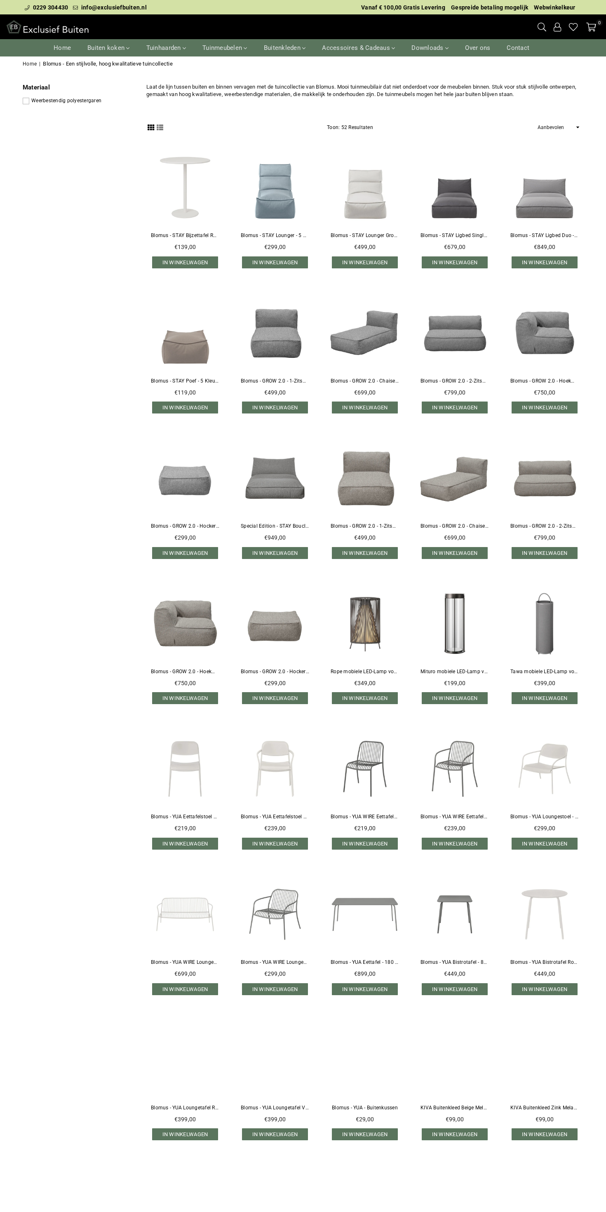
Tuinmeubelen (223, 48)
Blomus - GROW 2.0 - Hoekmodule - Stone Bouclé (544, 381)
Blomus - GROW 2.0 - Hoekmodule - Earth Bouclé (185, 671)
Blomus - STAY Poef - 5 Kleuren (185, 381)
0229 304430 (49, 7)
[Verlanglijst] (573, 27)
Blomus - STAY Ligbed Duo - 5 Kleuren (544, 235)
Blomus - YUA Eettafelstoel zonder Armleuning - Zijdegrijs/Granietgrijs (185, 817)
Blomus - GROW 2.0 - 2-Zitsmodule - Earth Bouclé (544, 526)
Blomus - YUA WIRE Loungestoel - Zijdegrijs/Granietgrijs (275, 962)
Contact (518, 48)
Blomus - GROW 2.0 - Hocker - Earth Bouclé (275, 671)
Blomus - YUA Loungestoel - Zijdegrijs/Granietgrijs (544, 817)
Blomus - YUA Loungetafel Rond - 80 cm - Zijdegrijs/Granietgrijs (185, 1108)
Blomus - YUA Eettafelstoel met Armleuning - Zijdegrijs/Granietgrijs (275, 817)
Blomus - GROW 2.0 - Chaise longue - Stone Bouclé (365, 381)
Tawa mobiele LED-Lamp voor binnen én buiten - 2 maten (544, 671)
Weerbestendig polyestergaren (66, 100)
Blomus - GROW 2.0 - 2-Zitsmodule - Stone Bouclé (454, 381)
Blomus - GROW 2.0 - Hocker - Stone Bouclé (185, 526)
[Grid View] (150, 127)
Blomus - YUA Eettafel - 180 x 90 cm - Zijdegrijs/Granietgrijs (365, 962)
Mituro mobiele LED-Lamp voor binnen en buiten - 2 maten (454, 671)
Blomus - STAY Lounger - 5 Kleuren (275, 235)
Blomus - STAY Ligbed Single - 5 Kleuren (454, 235)
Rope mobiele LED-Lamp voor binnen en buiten (365, 671)
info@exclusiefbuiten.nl (113, 7)
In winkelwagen (185, 260)
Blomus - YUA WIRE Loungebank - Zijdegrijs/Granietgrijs (185, 962)
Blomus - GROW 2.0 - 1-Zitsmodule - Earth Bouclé (365, 526)
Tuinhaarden (164, 48)
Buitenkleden (283, 48)
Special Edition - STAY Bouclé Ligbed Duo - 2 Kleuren (275, 526)
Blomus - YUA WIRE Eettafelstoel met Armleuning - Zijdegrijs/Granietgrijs (454, 817)
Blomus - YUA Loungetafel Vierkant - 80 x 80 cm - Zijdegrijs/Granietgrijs (275, 1108)
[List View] (159, 127)
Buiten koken (106, 48)
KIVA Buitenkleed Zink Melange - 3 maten (544, 1108)
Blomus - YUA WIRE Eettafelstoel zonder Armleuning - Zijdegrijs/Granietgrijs (365, 817)
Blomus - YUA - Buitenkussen (365, 1108)
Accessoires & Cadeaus (357, 48)
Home (62, 48)
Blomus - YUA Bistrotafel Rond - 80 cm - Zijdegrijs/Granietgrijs (544, 962)
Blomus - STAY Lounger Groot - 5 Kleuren (365, 235)
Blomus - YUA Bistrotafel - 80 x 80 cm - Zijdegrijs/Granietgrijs (454, 962)
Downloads (428, 48)
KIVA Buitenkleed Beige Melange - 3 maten (454, 1108)
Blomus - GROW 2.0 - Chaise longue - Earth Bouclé (454, 526)
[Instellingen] (557, 27)
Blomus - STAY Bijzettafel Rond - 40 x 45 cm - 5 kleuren (185, 235)
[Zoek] (542, 27)
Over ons (477, 48)
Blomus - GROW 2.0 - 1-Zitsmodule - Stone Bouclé (275, 381)
